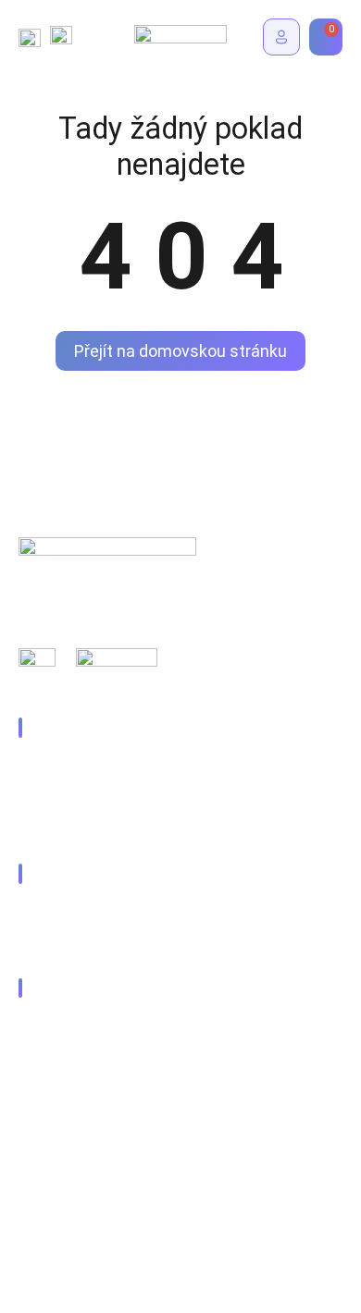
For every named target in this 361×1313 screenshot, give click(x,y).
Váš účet (66, 944)
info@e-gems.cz (90, 1027)
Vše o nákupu (80, 913)
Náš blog (65, 798)
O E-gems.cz (78, 830)
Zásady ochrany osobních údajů (119, 1124)
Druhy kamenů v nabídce (115, 767)
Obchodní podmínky (83, 1164)
